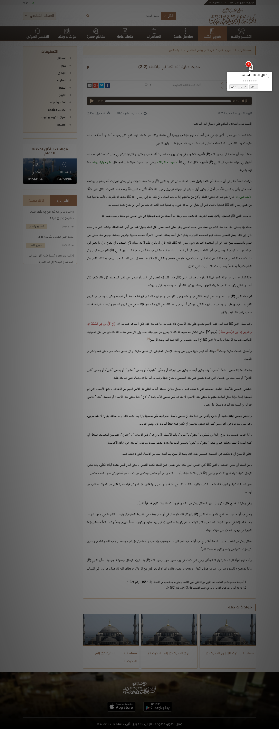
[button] (256, 80)
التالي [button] (233, 86)
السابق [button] (243, 86)
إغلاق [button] (253, 86)
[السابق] (251, 67)
